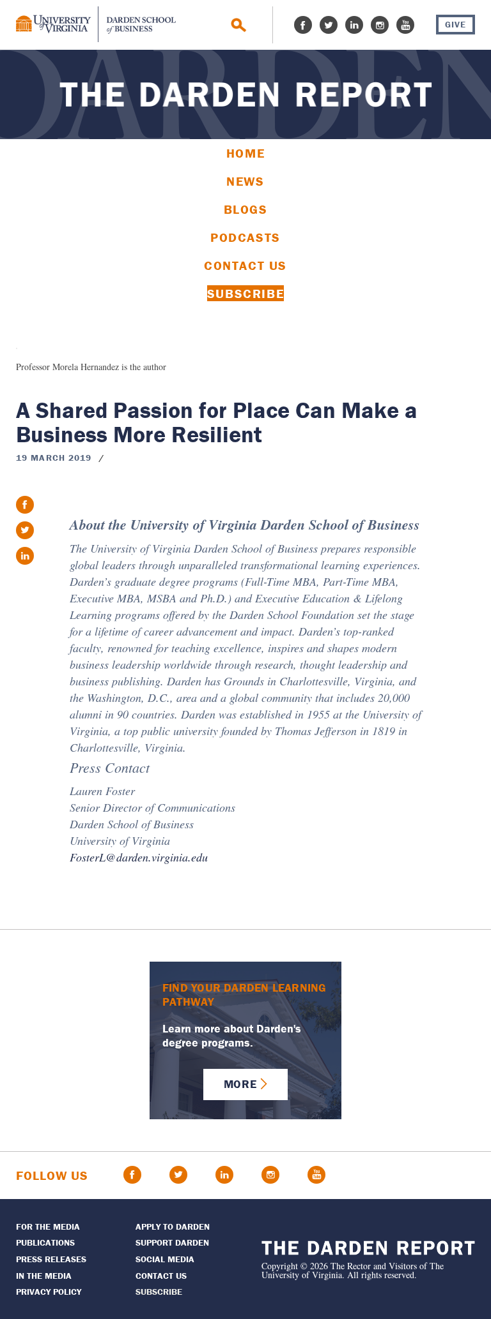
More (240, 1084)
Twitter (329, 25)
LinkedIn (354, 25)
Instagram (380, 25)
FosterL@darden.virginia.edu (139, 857)
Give (455, 24)
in (25, 556)
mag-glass (239, 25)
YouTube (405, 25)
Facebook (303, 25)
